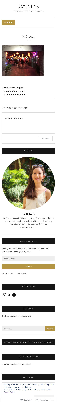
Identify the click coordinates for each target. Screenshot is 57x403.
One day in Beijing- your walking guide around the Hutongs (14, 91)
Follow (28, 266)
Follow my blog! (28, 241)
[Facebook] (14, 295)
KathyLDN (28, 213)
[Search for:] (28, 328)
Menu (10, 22)
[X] (9, 295)
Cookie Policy (9, 392)
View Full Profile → (28, 227)
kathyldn (29, 6)
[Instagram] (4, 295)
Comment (45, 138)
